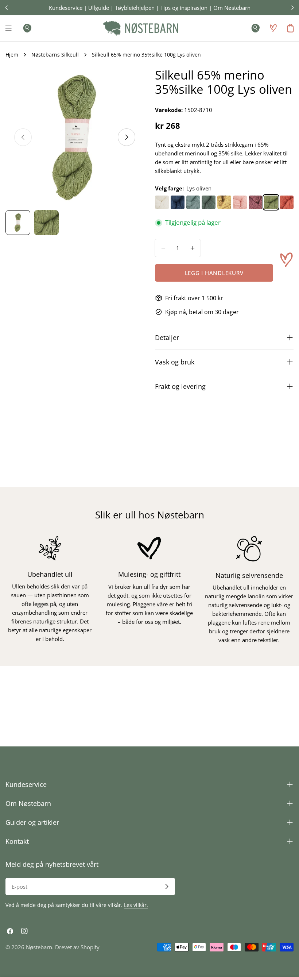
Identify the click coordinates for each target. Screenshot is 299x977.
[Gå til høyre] (126, 137)
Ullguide (98, 7)
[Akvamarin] (193, 202)
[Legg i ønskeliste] (286, 259)
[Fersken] (287, 202)
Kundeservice (65, 7)
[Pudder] (240, 202)
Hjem (11, 54)
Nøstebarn (39, 947)
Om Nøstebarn (232, 7)
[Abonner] (166, 886)
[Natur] (162, 202)
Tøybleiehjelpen (135, 7)
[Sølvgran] (208, 202)
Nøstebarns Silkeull (55, 54)
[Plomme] (256, 202)
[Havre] (224, 202)
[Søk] (25, 28)
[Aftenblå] (178, 202)
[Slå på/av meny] (8, 28)
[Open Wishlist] (273, 28)
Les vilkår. (136, 905)
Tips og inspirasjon (183, 7)
